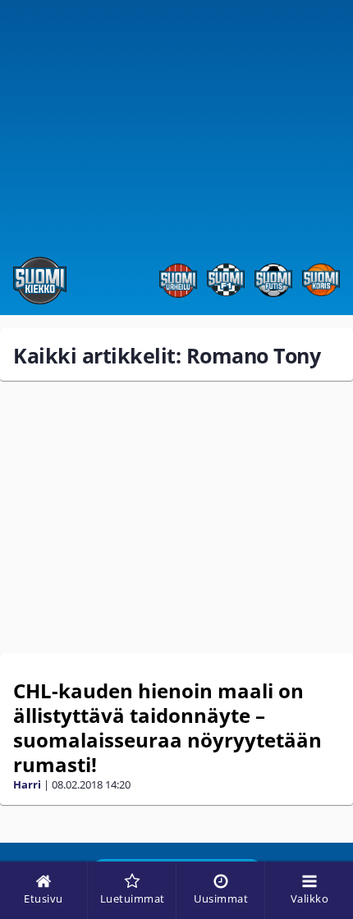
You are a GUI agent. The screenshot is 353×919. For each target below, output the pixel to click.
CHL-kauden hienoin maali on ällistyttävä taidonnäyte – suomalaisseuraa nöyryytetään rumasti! (167, 727)
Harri (27, 784)
